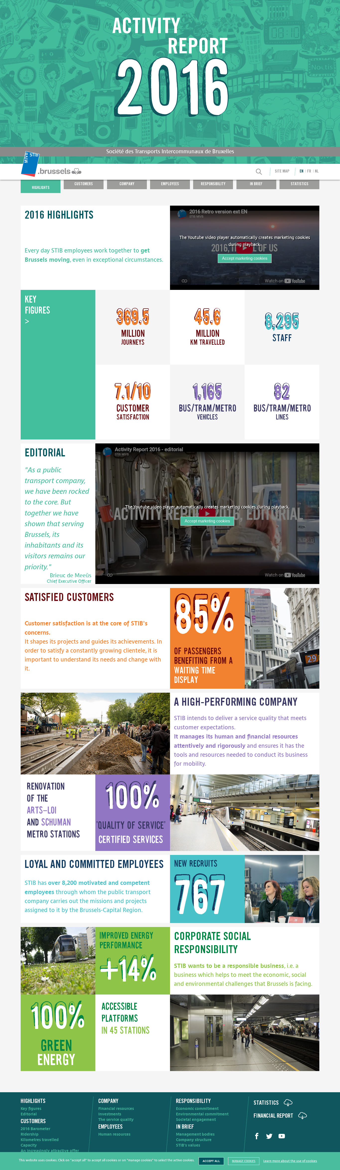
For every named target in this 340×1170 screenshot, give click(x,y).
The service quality (116, 1119)
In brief (256, 184)
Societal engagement (196, 1119)
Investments (109, 1114)
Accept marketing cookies (244, 258)
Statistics (299, 184)
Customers (83, 184)
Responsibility (213, 184)
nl (317, 171)
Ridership (30, 1134)
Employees (170, 184)
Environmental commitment (202, 1114)
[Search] (259, 172)
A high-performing (235, 703)
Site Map (282, 171)
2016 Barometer (35, 1129)
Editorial (29, 1114)
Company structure (194, 1140)
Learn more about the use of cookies (290, 1161)
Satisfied (69, 598)
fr (309, 171)
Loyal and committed (94, 865)
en (301, 171)
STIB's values (188, 1145)
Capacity (29, 1145)
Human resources (114, 1134)
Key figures (31, 1108)
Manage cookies (243, 1161)
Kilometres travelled (40, 1140)
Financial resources (116, 1108)
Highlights (41, 188)
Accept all (211, 1161)
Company (126, 184)
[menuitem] (52, 172)
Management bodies (195, 1134)
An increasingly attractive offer (50, 1151)
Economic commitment (197, 1108)
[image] (282, 638)
